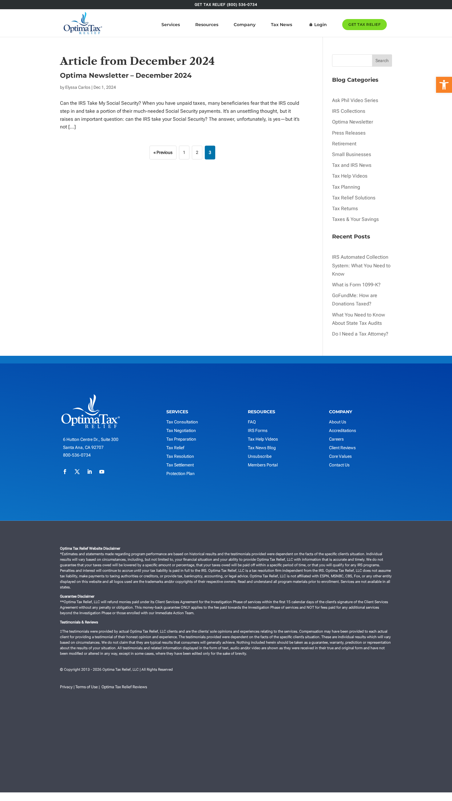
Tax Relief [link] (175, 447)
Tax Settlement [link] (180, 464)
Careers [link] (336, 439)
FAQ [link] (252, 421)
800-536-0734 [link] (77, 455)
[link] (444, 85)
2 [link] (197, 152)
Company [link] (245, 24)
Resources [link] (206, 24)
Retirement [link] (344, 144)
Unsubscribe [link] (260, 456)
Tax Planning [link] (346, 187)
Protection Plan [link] (180, 473)
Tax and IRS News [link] (351, 165)
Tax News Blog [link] (262, 447)
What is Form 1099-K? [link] (356, 285)
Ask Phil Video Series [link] (355, 100)
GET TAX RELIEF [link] (364, 24)
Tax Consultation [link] (182, 421)
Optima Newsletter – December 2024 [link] (126, 75)
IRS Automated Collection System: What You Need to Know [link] (361, 265)
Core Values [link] (340, 456)
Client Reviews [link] (342, 447)
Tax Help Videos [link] (349, 176)
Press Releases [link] (349, 133)
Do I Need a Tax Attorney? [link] (360, 334)
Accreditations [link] (342, 430)
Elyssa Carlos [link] (77, 87)
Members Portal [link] (263, 464)
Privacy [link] (66, 687)
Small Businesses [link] (351, 154)
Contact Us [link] (339, 464)
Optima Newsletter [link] (352, 122)
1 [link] (184, 152)
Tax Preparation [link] (181, 439)
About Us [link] (337, 421)
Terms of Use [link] (86, 687)
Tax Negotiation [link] (181, 430)
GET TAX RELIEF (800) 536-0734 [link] (226, 5)
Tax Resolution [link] (180, 456)
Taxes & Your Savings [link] (355, 219)
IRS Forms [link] (258, 430)
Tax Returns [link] (345, 208)
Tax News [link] (281, 24)
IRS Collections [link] (348, 111)
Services (170, 24)
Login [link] (320, 24)
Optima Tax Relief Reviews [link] (124, 687)
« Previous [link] (162, 152)
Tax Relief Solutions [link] (353, 198)
